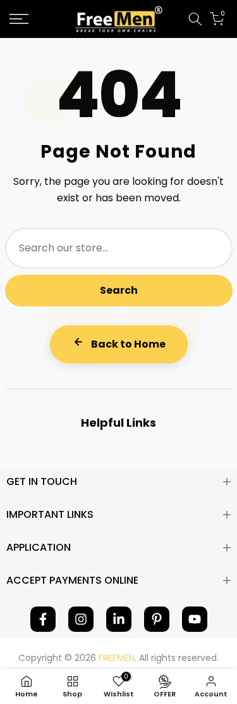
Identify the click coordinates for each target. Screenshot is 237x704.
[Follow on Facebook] (43, 619)
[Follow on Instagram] (81, 619)
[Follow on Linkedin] (118, 619)
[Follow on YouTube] (194, 619)
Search (119, 290)
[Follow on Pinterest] (156, 619)
